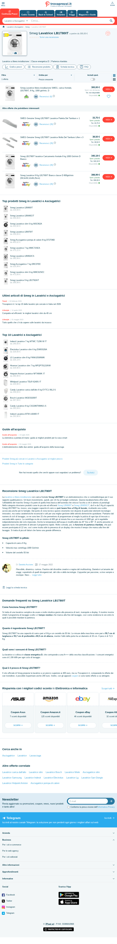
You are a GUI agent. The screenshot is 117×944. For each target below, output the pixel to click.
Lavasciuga (35, 755)
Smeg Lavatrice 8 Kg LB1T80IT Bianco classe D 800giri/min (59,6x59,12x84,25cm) (46, 176)
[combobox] (15, 21)
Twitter (9, 901)
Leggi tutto (36, 575)
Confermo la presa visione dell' (93, 807)
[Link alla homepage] (3, 27)
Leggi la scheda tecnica (16, 587)
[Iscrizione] (112, 801)
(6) (51, 96)
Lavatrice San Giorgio (92, 777)
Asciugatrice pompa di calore (45, 783)
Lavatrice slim (36, 772)
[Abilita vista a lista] (114, 75)
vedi (108, 89)
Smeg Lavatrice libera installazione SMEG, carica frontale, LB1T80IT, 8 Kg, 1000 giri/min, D (46, 89)
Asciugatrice (8, 755)
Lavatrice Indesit (33, 777)
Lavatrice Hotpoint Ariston (15, 783)
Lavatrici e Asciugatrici (15, 27)
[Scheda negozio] (26, 96)
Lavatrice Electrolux (53, 777)
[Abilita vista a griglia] (114, 79)
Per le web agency (10, 851)
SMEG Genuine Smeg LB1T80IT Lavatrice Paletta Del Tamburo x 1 (50, 118)
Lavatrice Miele (72, 772)
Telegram (10, 913)
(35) (51, 124)
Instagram (10, 907)
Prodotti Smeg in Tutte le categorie (17, 464)
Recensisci (44, 96)
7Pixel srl (49, 924)
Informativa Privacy (106, 807)
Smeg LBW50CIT (81, 505)
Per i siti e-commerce (11, 845)
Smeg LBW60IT (65, 505)
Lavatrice (22, 755)
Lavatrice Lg (72, 777)
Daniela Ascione (26, 564)
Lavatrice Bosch (54, 772)
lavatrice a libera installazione (18, 497)
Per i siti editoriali (10, 857)
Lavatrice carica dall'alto (14, 772)
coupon (75, 676)
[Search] (111, 21)
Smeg (27, 27)
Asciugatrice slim (91, 772)
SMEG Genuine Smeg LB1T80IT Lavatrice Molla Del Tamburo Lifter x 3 (51, 137)
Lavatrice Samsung (12, 777)
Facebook (10, 895)
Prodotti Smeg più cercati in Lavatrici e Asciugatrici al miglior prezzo (32, 459)
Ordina (43, 75)
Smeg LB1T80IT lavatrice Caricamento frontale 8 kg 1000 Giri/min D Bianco (50, 157)
